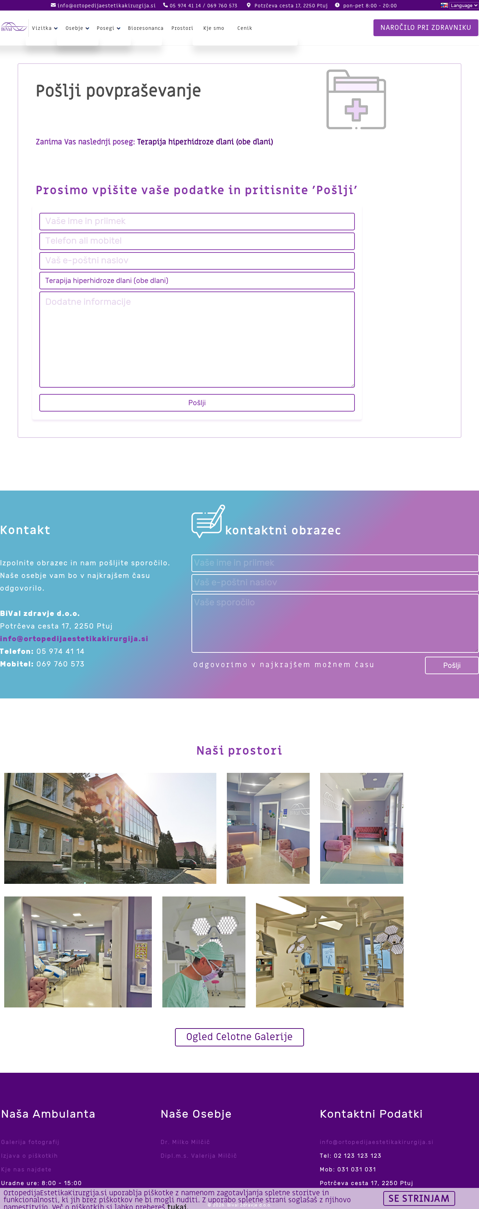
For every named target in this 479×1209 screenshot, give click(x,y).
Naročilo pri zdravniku (425, 27)
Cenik (244, 28)
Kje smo (213, 28)
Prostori (182, 28)
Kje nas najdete (26, 1169)
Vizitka (42, 28)
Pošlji (197, 403)
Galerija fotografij (30, 1142)
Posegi (106, 28)
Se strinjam (419, 1198)
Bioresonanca (146, 28)
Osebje (74, 28)
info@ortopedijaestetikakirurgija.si (107, 5)
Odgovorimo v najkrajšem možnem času (284, 665)
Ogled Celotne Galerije (239, 1037)
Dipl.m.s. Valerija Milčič (199, 1155)
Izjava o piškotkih (29, 1155)
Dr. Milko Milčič (185, 1142)
